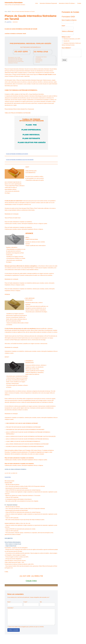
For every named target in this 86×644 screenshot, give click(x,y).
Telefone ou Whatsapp (68, 31)
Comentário (10, 607)
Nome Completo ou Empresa (69, 20)
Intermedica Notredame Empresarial (48, 3)
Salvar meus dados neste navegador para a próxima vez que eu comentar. (26, 626)
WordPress (15, 642)
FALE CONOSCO (66, 47)
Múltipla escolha (66, 36)
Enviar (64, 60)
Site (41, 601)
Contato (79, 3)
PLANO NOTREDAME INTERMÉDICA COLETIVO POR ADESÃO (19, 159)
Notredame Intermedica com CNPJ (72, 38)
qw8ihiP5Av (9, 22)
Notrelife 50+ (67, 41)
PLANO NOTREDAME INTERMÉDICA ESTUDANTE (17, 153)
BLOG (9, 11)
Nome (9, 601)
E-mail (25, 601)
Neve (6, 642)
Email (63, 25)
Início (36, 3)
